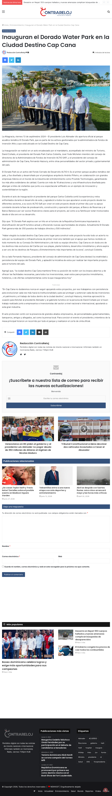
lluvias (103, 752)
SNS (88, 762)
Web (60, 556)
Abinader (81, 738)
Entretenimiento (17, 25)
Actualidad (48, 791)
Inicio (6, 25)
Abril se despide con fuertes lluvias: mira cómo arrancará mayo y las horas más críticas (92, 490)
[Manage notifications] (105, 790)
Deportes (89, 791)
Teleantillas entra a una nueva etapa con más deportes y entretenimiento (54, 490)
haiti (102, 743)
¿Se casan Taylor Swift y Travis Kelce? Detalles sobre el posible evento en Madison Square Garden (18, 491)
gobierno (93, 743)
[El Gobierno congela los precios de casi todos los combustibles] (65, 651)
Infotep (81, 752)
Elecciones (82, 743)
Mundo (80, 791)
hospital (89, 748)
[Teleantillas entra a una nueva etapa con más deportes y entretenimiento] (56, 475)
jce (96, 752)
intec (89, 752)
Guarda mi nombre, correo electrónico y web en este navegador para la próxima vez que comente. (47, 567)
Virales (98, 791)
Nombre (6, 546)
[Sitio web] (21, 354)
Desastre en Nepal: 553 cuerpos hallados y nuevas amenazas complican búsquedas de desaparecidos (67, 2)
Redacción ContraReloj (16, 52)
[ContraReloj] (56, 11)
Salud (80, 762)
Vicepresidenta (99, 762)
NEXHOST (55, 787)
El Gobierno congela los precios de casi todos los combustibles (92, 648)
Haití (80, 748)
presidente (92, 757)
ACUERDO (93, 738)
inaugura (98, 748)
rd (101, 757)
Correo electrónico (11, 556)
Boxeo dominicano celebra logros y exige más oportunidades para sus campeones (24, 665)
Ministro (81, 757)
